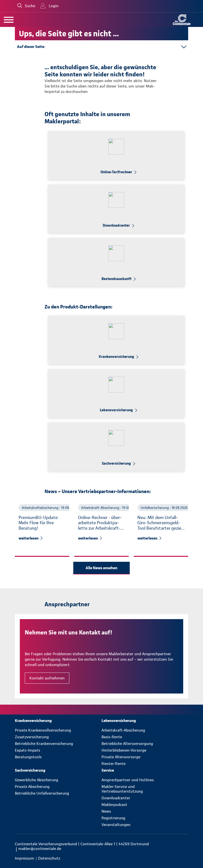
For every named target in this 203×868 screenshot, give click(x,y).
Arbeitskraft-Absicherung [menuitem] (123, 730)
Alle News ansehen (101, 567)
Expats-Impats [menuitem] (27, 750)
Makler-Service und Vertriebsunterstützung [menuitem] (122, 789)
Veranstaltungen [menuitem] (116, 824)
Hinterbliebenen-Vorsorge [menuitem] (124, 750)
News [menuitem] (106, 811)
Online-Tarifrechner (116, 172)
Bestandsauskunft (116, 279)
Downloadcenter (116, 225)
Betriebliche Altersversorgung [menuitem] (127, 743)
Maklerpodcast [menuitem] (114, 804)
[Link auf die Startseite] (182, 19)
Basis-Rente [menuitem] (112, 737)
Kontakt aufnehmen (47, 678)
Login (53, 5)
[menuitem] (58, 720)
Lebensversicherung (116, 410)
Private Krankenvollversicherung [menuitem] (43, 730)
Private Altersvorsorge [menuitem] (121, 757)
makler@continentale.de (39, 848)
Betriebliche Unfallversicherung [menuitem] (42, 793)
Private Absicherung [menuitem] (32, 786)
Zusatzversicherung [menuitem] (32, 737)
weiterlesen (29, 538)
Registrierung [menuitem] (113, 818)
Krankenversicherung (116, 356)
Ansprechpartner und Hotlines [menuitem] (128, 780)
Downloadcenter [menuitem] (116, 798)
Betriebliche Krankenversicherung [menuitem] (44, 743)
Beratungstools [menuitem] (28, 757)
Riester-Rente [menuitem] (114, 763)
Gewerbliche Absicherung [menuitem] (36, 780)
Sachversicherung (116, 463)
